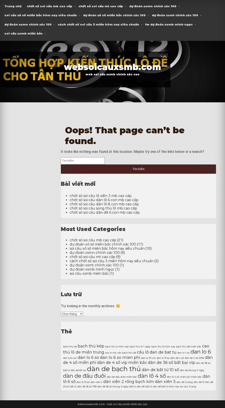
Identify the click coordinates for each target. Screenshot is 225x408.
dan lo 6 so (88, 357)
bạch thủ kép (91, 345)
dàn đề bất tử (144, 386)
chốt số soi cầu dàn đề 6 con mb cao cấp (105, 212)
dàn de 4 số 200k (194, 358)
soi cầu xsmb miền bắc (23, 33)
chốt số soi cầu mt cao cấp (100, 6)
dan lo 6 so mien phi (120, 357)
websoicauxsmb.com (112, 67)
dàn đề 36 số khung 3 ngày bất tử (116, 386)
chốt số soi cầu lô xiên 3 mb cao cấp (101, 196)
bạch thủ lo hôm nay (117, 346)
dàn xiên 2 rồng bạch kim (128, 381)
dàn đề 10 (199, 382)
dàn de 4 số (177, 358)
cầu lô (143, 352)
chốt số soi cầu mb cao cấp (49, 6)
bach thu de (70, 346)
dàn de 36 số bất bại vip (171, 362)
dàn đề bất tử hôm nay (166, 386)
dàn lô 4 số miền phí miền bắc (184, 377)
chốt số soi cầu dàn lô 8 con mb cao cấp (104, 204)
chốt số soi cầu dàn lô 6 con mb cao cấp (104, 200)
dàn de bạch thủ (114, 369)
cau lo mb (110, 352)
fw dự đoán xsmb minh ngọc (169, 24)
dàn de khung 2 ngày (192, 370)
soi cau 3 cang (188, 386)
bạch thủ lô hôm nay (163, 346)
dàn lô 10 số (83, 382)
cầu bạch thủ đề (126, 352)
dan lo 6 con (70, 358)
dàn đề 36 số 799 (86, 386)
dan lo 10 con (148, 358)
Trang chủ (13, 6)
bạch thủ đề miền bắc (188, 346)
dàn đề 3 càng (184, 382)
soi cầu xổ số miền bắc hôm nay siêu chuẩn (40, 15)
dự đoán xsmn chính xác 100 (152, 6)
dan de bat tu (163, 352)
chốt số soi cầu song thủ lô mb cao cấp (103, 208)
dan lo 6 (201, 351)
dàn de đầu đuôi (84, 376)
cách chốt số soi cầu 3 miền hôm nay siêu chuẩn (98, 24)
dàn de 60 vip (78, 370)
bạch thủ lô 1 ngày (140, 346)
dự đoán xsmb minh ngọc (92, 269)
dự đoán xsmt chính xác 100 (175, 15)
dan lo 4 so (183, 352)
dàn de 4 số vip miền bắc (122, 362)
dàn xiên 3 (165, 381)
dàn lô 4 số (152, 376)
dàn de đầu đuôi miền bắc (122, 377)
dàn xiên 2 (96, 382)
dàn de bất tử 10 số (160, 369)
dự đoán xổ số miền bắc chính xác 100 (114, 15)
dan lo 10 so (163, 358)
